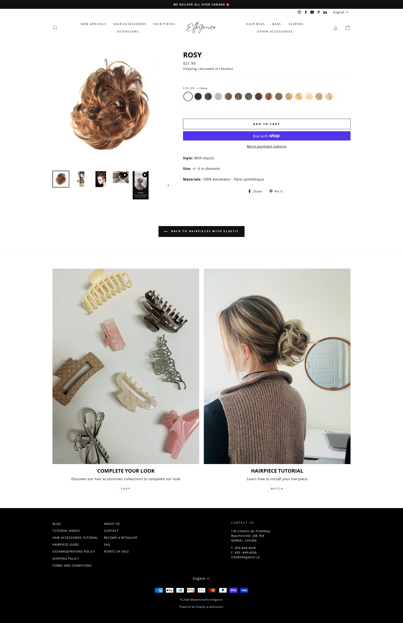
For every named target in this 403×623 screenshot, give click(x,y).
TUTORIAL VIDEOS (66, 531)
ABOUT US (112, 524)
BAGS (276, 24)
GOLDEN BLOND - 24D (299, 96)
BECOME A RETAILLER (120, 538)
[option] (201, 4)
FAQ (107, 544)
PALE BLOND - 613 (309, 96)
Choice (188, 96)
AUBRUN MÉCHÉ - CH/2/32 (198, 109)
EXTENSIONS (128, 31)
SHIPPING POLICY (65, 559)
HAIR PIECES (164, 24)
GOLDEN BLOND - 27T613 (319, 96)
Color (195, 88)
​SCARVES (296, 24)
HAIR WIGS (255, 24)
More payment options (267, 146)
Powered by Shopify (192, 607)
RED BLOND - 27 (268, 96)
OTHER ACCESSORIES (275, 31)
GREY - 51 (218, 96)
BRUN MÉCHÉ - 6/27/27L (188, 109)
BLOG (56, 524)
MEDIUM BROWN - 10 (228, 96)
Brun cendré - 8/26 (208, 109)
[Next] (166, 185)
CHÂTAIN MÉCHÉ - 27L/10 (339, 96)
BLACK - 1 (198, 96)
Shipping (190, 69)
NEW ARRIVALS (93, 24)
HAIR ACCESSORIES (130, 24)
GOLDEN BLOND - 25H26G (289, 96)
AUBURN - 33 (258, 96)
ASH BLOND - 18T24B (329, 96)
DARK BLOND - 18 (279, 96)
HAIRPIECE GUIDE (65, 544)
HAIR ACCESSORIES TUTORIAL (75, 538)
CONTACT (111, 531)
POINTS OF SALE (116, 551)
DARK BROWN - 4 (248, 96)
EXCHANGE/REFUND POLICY (73, 551)
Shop (126, 488)
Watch (277, 488)
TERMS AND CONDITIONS (72, 565)
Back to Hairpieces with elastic (204, 231)
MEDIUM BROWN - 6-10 (238, 96)
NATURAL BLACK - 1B (208, 96)
